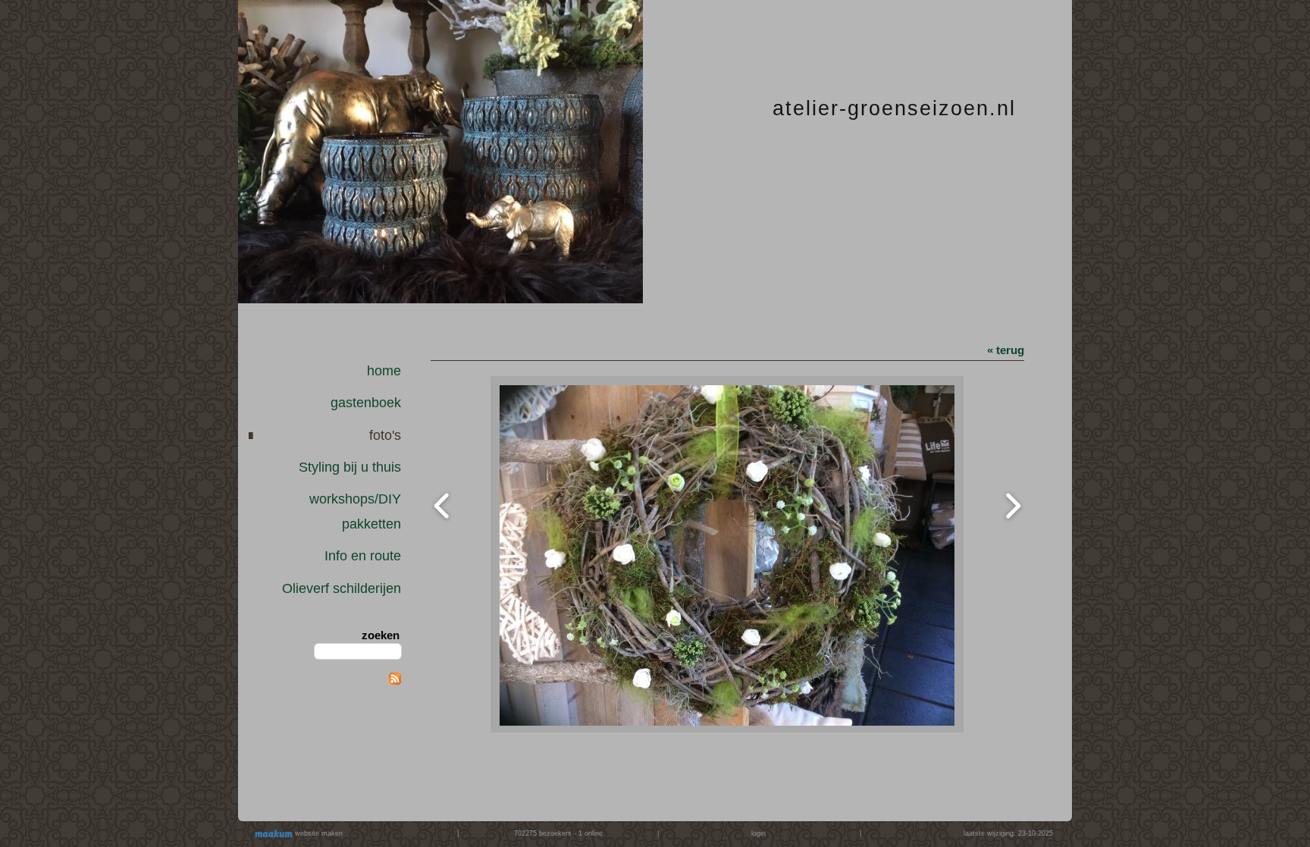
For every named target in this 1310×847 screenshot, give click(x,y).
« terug (1005, 350)
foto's (385, 435)
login (758, 833)
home (384, 370)
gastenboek (366, 402)
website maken (318, 833)
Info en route (362, 555)
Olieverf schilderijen (341, 588)
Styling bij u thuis (350, 467)
